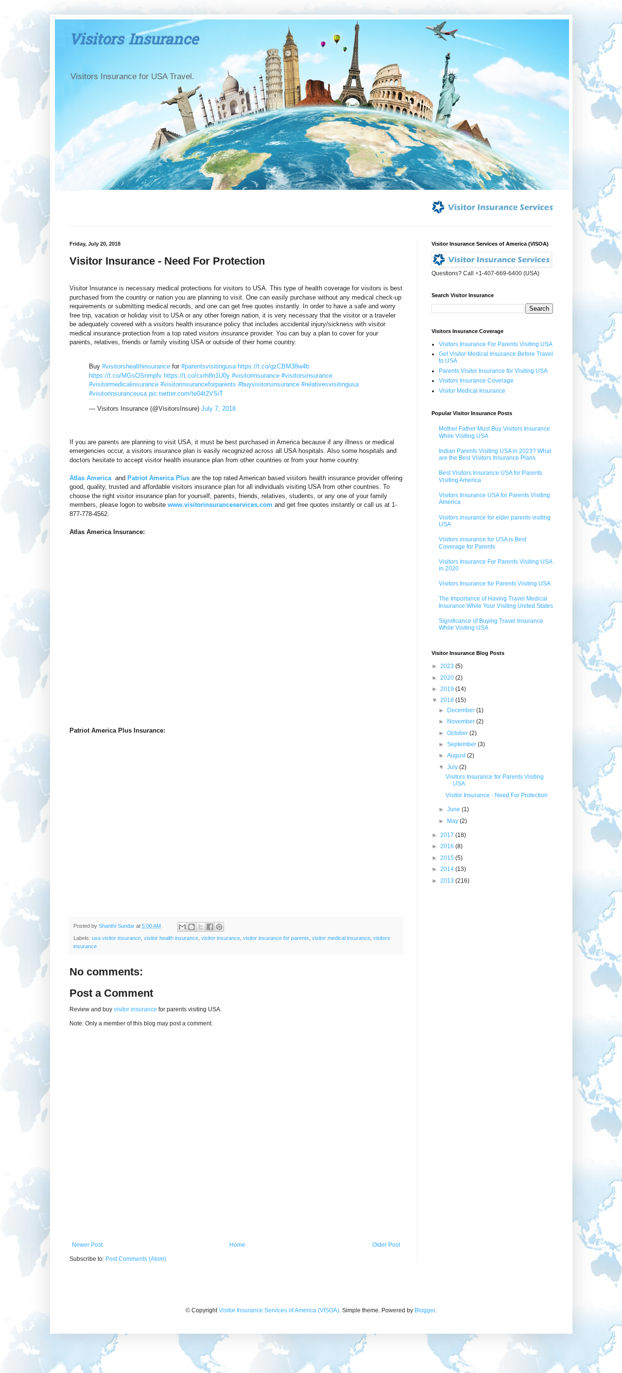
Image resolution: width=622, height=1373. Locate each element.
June (454, 809)
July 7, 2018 (218, 408)
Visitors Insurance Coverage (476, 380)
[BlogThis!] (191, 927)
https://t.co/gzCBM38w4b (273, 366)
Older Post (386, 1244)
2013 (447, 880)
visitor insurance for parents (276, 938)
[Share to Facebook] (210, 927)
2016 (447, 846)
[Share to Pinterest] (219, 927)
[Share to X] (201, 927)
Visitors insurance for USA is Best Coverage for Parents (482, 543)
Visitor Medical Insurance (472, 390)
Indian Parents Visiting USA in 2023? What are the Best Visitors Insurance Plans (495, 454)
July (453, 767)
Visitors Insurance (134, 40)
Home (237, 1244)
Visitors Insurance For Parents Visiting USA (496, 344)
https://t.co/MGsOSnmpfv (125, 375)
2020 (447, 677)
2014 (447, 869)
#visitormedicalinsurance (123, 384)
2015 (447, 857)
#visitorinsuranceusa (118, 393)
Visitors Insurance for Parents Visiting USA (495, 583)
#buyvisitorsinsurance (268, 384)
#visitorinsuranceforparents (198, 384)
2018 (447, 700)
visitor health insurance (171, 938)
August (457, 755)
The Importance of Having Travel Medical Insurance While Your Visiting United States (496, 602)
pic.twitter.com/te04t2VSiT (186, 393)
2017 (447, 835)
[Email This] (182, 927)
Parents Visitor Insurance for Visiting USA (493, 371)
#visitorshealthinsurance (136, 366)
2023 (447, 666)
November (461, 721)
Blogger (425, 1310)
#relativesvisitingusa (330, 384)
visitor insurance (220, 938)
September (462, 744)
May (453, 821)
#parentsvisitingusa (208, 366)
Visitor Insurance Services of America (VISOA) (279, 1310)
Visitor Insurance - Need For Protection (497, 795)
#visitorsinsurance (306, 375)
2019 (447, 689)
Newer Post (87, 1244)
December (461, 710)
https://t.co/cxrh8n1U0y (197, 375)
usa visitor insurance (116, 938)
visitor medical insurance (341, 938)
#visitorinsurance (255, 375)
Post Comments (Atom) (135, 1259)
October (458, 733)
